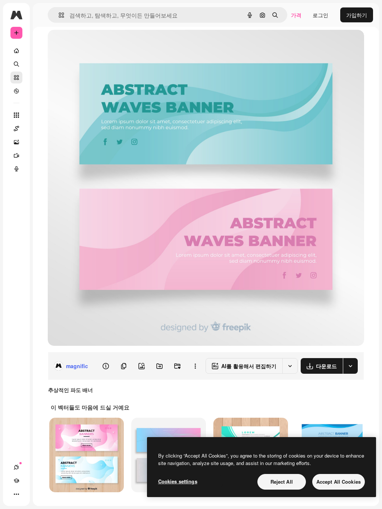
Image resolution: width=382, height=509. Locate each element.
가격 (296, 15)
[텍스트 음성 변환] (16, 169)
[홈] (16, 51)
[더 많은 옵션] (195, 365)
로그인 (320, 15)
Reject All (281, 481)
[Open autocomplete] (58, 15)
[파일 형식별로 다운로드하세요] (350, 366)
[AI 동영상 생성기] (16, 155)
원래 (90, 44)
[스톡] (16, 77)
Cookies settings (177, 481)
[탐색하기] (16, 91)
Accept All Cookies (338, 481)
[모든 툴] (16, 115)
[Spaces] (16, 129)
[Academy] (16, 481)
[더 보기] (16, 494)
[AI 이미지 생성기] (16, 142)
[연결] (16, 467)
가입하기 (356, 15)
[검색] (16, 64)
